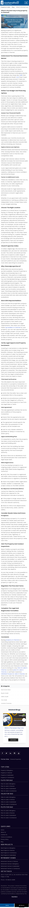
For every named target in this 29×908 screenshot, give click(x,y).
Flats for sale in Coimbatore (9, 791)
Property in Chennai (6, 773)
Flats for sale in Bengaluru (8, 784)
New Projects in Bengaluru (8, 848)
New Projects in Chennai (7, 850)
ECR (17, 77)
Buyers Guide (4, 693)
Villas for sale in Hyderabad (8, 802)
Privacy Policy (4, 839)
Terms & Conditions (6, 837)
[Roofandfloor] (10, 3)
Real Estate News (6, 690)
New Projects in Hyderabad (8, 855)
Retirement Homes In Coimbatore (10, 868)
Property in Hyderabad (7, 775)
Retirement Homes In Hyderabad (10, 866)
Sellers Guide (4, 696)
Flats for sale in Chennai (7, 786)
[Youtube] (18, 753)
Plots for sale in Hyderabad (8, 815)
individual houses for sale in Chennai (13, 674)
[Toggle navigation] (26, 2)
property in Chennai (12, 640)
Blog (2, 842)
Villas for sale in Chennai (8, 799)
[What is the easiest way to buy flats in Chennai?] (14, 719)
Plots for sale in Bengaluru (8, 810)
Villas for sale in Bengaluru (8, 797)
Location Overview (6, 703)
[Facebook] (2, 753)
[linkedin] (10, 753)
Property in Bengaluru (7, 770)
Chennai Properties (15, 759)
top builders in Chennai (12, 327)
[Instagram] (14, 753)
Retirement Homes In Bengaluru (10, 864)
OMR (20, 75)
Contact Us (4, 834)
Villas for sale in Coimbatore (9, 804)
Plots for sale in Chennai (7, 813)
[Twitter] (6, 753)
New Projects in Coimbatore (9, 853)
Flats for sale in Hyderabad (8, 788)
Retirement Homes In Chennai (9, 861)
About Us (3, 832)
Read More (13, 740)
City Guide (4, 700)
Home (7, 905)
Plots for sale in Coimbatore (9, 817)
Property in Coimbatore (7, 777)
